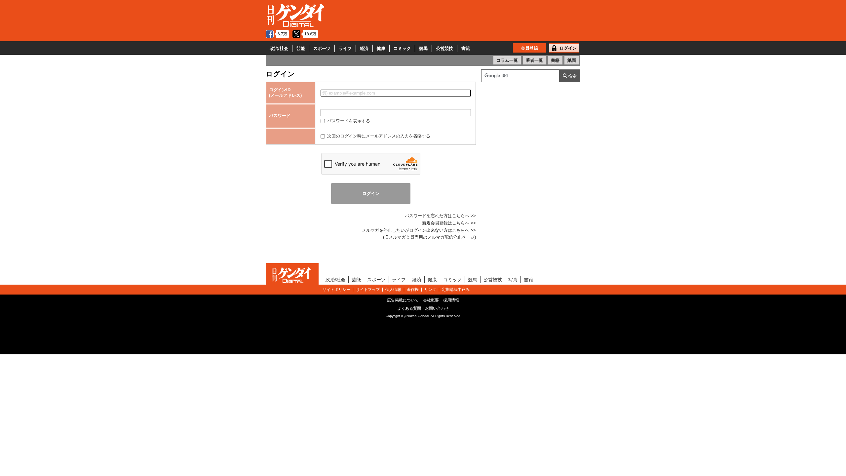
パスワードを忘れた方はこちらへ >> (440, 215)
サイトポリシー (336, 290)
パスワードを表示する (348, 120)
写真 (513, 279)
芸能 (300, 48)
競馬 (423, 48)
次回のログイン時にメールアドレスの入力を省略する (378, 136)
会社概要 (431, 300)
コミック (402, 48)
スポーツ (321, 48)
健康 (381, 48)
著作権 (413, 290)
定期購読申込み (456, 290)
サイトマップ (368, 290)
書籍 (465, 48)
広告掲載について (403, 300)
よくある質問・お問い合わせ (423, 308)
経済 (364, 48)
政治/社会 (279, 48)
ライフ (345, 48)
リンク (430, 290)
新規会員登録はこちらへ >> (449, 222)
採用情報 (451, 300)
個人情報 (393, 290)
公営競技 (444, 48)
